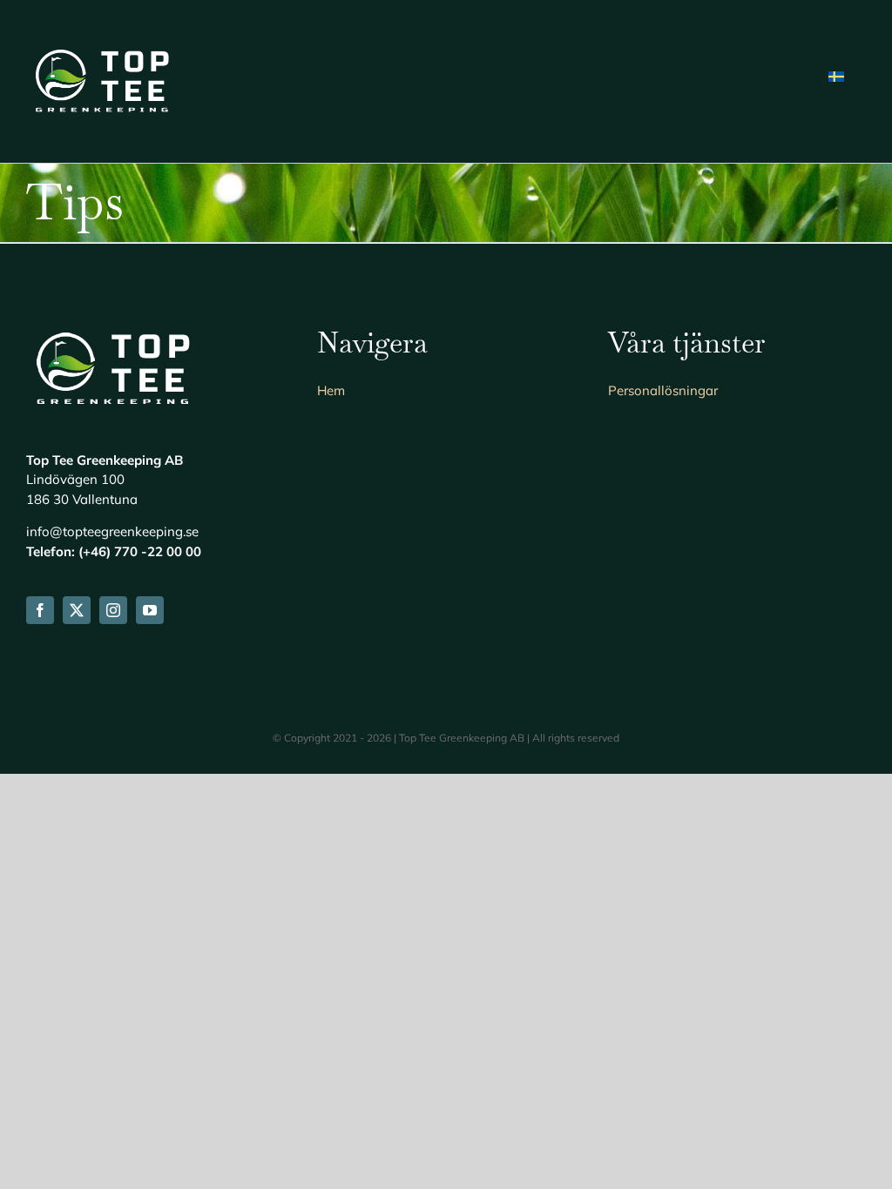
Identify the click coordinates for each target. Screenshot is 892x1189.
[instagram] (113, 610)
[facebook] (40, 610)
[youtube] (150, 610)
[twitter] (77, 610)
